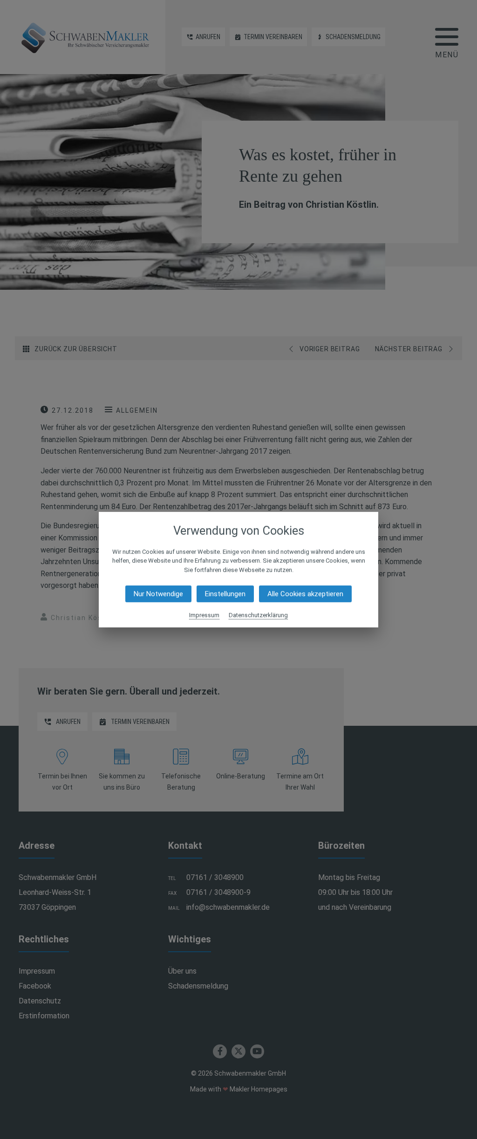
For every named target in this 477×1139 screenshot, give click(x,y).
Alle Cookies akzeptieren (305, 594)
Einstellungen (225, 594)
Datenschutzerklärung (258, 615)
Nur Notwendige (158, 594)
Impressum (204, 615)
